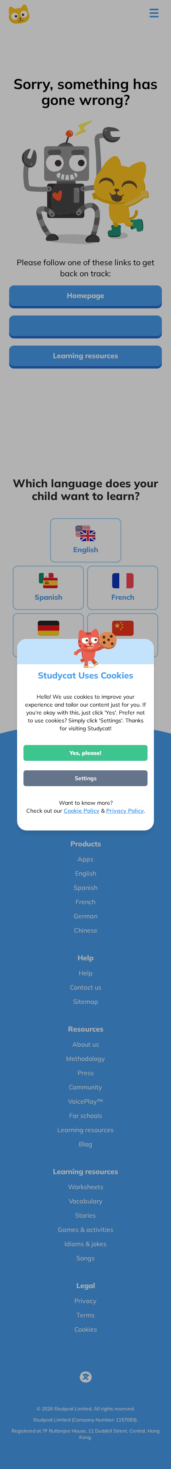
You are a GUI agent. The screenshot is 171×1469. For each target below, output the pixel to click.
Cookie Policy (81, 810)
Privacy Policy (125, 810)
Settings (86, 778)
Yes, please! (85, 752)
